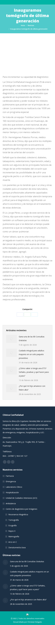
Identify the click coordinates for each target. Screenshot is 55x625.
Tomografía (13, 520)
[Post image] (11, 339)
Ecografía (12, 525)
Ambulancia (11, 503)
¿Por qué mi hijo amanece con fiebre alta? (32, 388)
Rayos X (11, 531)
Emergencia (11, 481)
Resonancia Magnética (18, 514)
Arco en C (12, 542)
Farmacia (10, 476)
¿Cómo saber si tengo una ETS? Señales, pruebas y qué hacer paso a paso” (34, 372)
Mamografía (13, 536)
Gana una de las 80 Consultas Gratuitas (31, 338)
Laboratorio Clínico (14, 487)
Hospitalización (12, 492)
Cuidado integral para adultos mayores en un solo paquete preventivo (31, 354)
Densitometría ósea (17, 547)
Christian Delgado (35, 622)
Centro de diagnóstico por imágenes (21, 509)
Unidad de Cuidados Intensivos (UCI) (21, 498)
